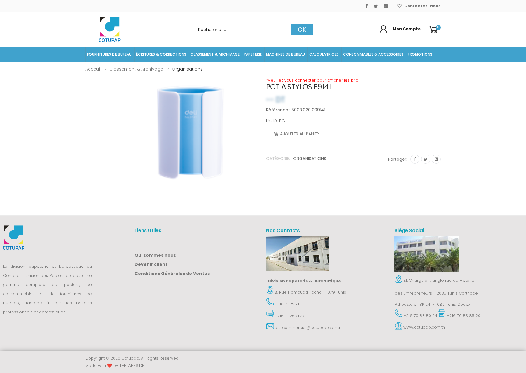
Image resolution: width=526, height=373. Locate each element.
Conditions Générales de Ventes (172, 273)
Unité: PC (275, 121)
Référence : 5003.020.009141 (295, 110)
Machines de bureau (285, 54)
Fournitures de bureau (109, 54)
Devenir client (151, 264)
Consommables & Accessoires (373, 54)
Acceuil (93, 69)
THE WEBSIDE (131, 365)
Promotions (420, 54)
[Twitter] (376, 6)
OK (302, 29)
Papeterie (253, 54)
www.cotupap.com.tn (424, 327)
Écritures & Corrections (161, 54)
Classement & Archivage (215, 54)
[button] (434, 29)
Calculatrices (324, 54)
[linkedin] (386, 6)
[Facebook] (367, 6)
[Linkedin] (436, 159)
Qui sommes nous (155, 255)
